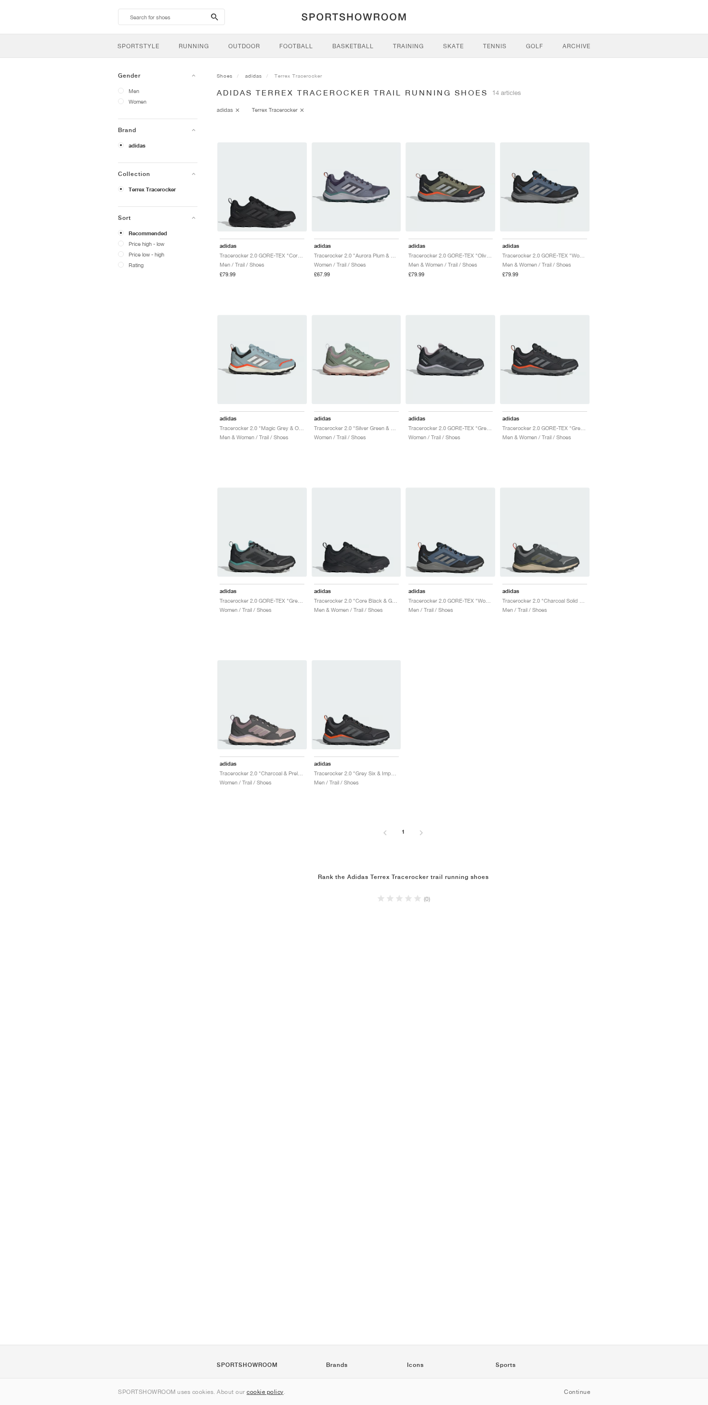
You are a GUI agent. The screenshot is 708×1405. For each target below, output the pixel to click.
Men (134, 91)
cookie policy (265, 1391)
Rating (136, 265)
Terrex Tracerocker (152, 189)
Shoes (225, 76)
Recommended (148, 233)
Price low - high (146, 254)
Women (137, 101)
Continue (577, 1391)
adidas (137, 145)
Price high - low (146, 244)
